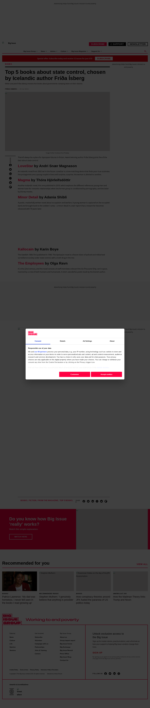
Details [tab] (62, 341)
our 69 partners (40, 352)
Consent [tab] (38, 341)
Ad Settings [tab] (87, 341)
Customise (74, 374)
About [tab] (112, 341)
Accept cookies (106, 374)
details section (103, 367)
